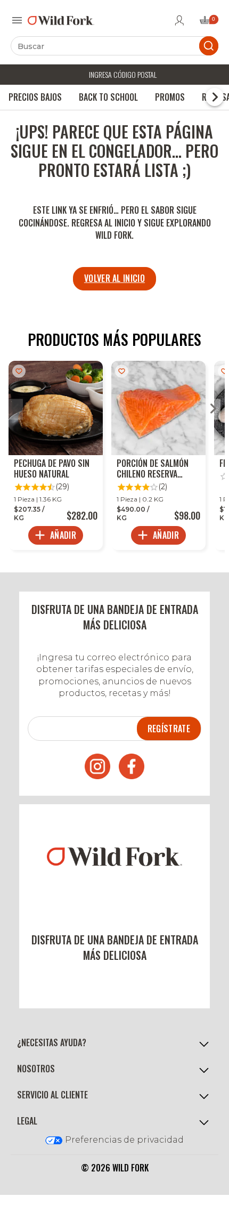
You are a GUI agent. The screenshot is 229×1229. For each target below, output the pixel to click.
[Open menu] (17, 20)
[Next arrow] (213, 409)
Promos (170, 97)
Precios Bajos (35, 97)
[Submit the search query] (208, 45)
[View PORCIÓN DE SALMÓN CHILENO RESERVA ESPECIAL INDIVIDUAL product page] (158, 455)
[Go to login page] (179, 20)
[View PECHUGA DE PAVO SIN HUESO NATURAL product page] (56, 455)
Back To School (108, 97)
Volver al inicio (114, 278)
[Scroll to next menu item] (215, 97)
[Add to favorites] (19, 371)
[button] (114, 1043)
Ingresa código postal (123, 74)
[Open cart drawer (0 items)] (208, 23)
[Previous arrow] (16, 409)
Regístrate (169, 728)
